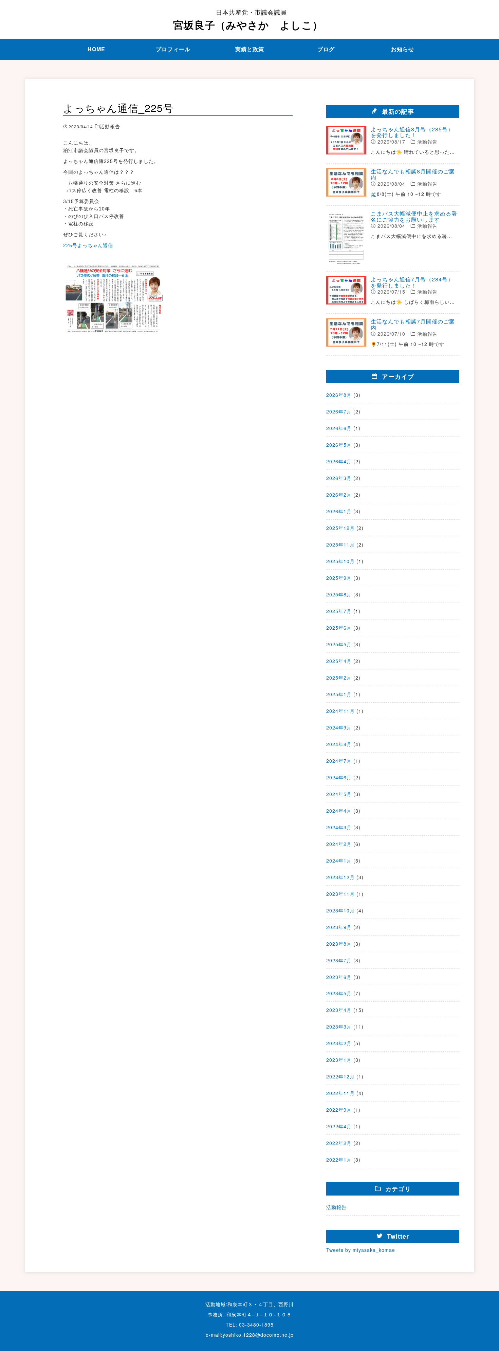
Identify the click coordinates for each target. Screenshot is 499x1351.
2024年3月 (339, 827)
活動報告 (336, 1207)
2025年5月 (339, 644)
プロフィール (173, 49)
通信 (108, 245)
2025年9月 (339, 577)
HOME (96, 49)
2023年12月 (340, 877)
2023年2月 (339, 1043)
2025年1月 (339, 694)
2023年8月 (339, 943)
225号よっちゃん (83, 245)
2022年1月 (339, 1159)
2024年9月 (339, 727)
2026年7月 (339, 411)
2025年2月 (339, 677)
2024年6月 (339, 777)
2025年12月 (340, 527)
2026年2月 (339, 494)
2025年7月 (339, 611)
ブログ (326, 49)
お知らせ (402, 49)
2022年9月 (339, 1109)
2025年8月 (339, 594)
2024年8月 (339, 744)
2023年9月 (339, 927)
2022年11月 (340, 1093)
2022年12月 (340, 1076)
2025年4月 (339, 661)
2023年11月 (340, 893)
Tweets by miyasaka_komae (360, 1249)
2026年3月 (339, 478)
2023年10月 (340, 910)
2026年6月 (339, 428)
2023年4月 (339, 1009)
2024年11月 (340, 710)
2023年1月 (339, 1059)
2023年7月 (339, 960)
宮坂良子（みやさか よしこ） (248, 19)
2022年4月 (339, 1126)
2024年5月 (339, 794)
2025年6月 (339, 627)
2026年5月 (339, 444)
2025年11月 (340, 544)
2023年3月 (339, 1026)
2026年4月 (339, 461)
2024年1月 (339, 860)
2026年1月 (339, 511)
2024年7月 (339, 760)
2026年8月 (339, 394)
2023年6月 (339, 977)
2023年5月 (339, 993)
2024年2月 (339, 843)
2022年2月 (339, 1143)
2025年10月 (340, 561)
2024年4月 (339, 810)
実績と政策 (249, 49)
